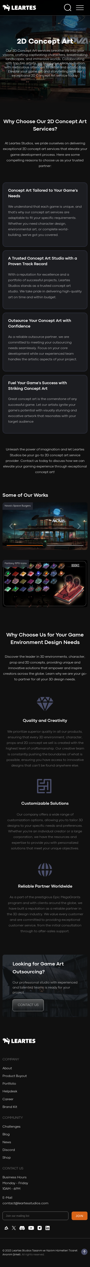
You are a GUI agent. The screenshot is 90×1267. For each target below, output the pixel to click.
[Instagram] (40, 1229)
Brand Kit (10, 1107)
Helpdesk (10, 1091)
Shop (7, 1157)
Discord (9, 1150)
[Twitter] (14, 1229)
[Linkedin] (47, 1229)
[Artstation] (6, 1229)
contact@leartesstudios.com (25, 1203)
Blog (6, 1134)
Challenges (12, 1126)
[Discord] (22, 1229)
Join (79, 1216)
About (7, 1068)
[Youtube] (31, 1229)
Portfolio (9, 1083)
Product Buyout (15, 1076)
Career (8, 1099)
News (7, 1142)
